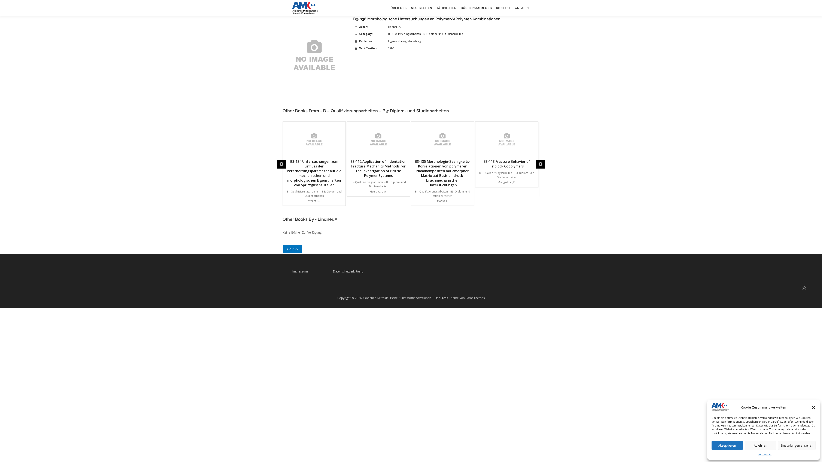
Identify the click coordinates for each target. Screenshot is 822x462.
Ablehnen (760, 445)
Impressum (764, 454)
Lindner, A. (394, 27)
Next (540, 164)
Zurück (293, 249)
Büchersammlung (476, 8)
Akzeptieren (727, 445)
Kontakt (503, 8)
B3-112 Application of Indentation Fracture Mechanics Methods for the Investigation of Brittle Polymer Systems (378, 168)
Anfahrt (522, 8)
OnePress (441, 298)
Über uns (399, 8)
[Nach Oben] (804, 287)
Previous (281, 164)
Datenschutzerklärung (348, 271)
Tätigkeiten (446, 8)
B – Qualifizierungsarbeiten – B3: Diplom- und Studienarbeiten (425, 34)
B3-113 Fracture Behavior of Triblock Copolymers (507, 164)
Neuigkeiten (421, 8)
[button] (813, 407)
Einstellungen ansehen (796, 445)
